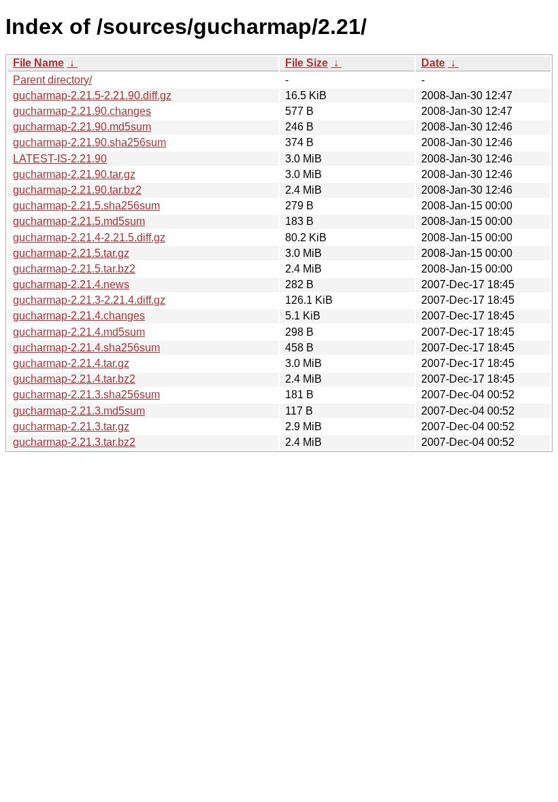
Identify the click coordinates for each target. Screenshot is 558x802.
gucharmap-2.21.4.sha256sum (86, 347)
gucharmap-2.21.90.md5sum (82, 127)
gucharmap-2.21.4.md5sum (79, 332)
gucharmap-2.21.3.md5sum (79, 411)
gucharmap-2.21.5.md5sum (79, 221)
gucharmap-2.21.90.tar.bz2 (77, 190)
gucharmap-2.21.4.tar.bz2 (74, 379)
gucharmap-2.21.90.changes (82, 111)
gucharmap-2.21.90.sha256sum (89, 142)
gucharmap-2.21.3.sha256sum (86, 394)
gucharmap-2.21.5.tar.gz (71, 253)
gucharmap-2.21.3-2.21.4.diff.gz (89, 300)
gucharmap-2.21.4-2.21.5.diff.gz (89, 237)
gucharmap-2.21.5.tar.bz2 (74, 269)
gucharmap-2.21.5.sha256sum (86, 205)
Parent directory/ (52, 80)
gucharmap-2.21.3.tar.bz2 (74, 442)
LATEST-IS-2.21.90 (60, 158)
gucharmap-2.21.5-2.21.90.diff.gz (92, 95)
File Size (306, 63)
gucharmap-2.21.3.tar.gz (71, 426)
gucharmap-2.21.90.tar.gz (74, 174)
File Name (38, 63)
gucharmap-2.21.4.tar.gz (71, 363)
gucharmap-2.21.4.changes (79, 315)
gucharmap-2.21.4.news (71, 284)
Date (433, 63)
